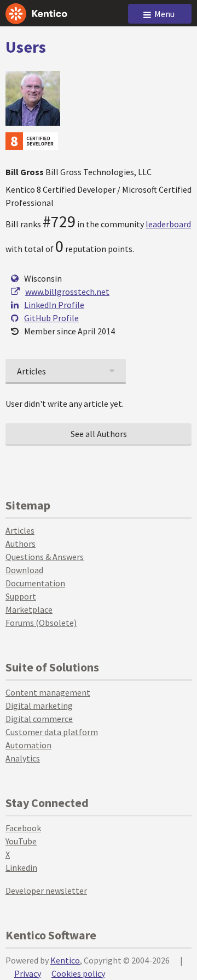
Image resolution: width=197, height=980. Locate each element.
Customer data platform (51, 731)
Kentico (65, 960)
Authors (20, 543)
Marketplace (29, 609)
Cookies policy (78, 973)
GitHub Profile (51, 317)
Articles (19, 530)
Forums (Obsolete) (41, 622)
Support (20, 596)
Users (25, 46)
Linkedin (21, 867)
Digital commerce (39, 718)
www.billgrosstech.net (67, 291)
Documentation (35, 583)
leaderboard (168, 224)
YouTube (21, 841)
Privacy (27, 973)
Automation (28, 745)
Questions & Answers (44, 556)
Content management (47, 692)
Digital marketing (39, 705)
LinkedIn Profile (54, 304)
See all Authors (99, 433)
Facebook (23, 827)
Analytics (22, 758)
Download (24, 569)
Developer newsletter (46, 890)
